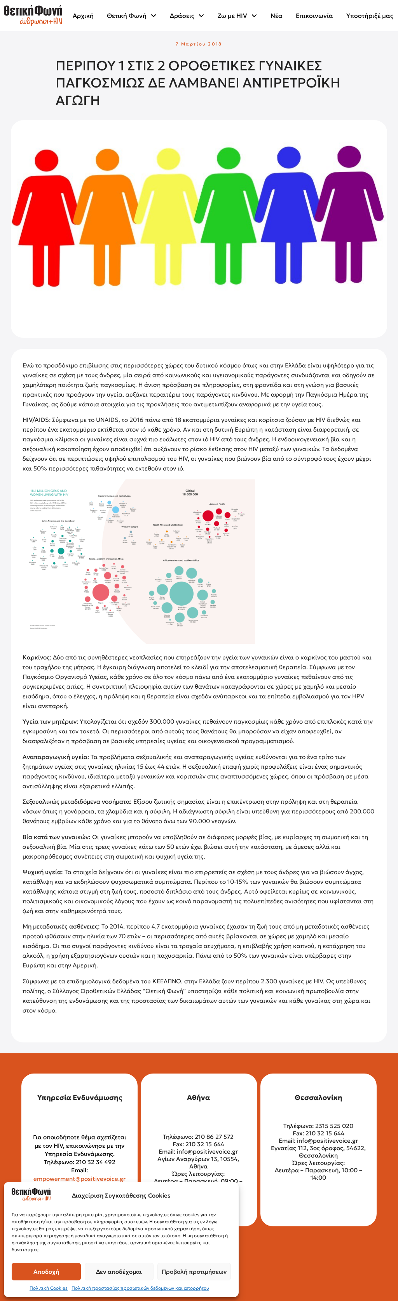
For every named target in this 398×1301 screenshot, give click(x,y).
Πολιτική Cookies (49, 1288)
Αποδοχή (46, 1271)
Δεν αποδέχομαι (119, 1271)
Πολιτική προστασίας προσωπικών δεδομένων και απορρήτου (140, 1288)
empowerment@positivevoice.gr (79, 1178)
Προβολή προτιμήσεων (194, 1271)
